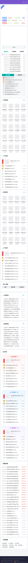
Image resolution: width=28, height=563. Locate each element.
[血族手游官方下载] (14, 8)
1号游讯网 (11, 545)
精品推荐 (5, 23)
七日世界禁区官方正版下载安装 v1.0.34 (14, 508)
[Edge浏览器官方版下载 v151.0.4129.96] (11, 218)
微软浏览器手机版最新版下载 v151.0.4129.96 (14, 487)
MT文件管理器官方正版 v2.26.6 (11, 84)
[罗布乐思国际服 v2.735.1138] (11, 126)
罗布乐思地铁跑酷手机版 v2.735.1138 (14, 532)
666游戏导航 (4, 545)
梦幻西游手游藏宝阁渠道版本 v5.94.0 (18, 65)
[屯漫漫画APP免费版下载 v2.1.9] (11, 228)
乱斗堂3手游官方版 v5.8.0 (14, 525)
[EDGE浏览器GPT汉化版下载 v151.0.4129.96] (11, 198)
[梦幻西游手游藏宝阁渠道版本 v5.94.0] (23, 198)
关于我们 (2, 558)
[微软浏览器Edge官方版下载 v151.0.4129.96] (11, 208)
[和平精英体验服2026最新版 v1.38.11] (23, 126)
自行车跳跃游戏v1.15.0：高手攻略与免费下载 (13, 337)
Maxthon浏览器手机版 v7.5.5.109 (14, 518)
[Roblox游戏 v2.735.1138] (23, 136)
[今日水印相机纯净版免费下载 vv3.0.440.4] (4, 198)
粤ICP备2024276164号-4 (9, 562)
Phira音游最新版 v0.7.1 (10, 82)
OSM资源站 (4, 543)
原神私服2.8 (16, 23)
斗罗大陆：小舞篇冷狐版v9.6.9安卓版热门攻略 (13, 298)
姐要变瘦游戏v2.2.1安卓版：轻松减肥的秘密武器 (14, 315)
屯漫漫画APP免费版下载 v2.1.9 (14, 501)
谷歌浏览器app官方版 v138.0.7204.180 (13, 79)
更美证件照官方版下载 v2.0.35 (14, 506)
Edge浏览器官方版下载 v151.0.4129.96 (14, 492)
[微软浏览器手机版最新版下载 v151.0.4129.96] (23, 208)
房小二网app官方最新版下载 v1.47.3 (17, 67)
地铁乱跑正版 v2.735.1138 (14, 527)
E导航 (16, 545)
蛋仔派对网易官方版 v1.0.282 (11, 184)
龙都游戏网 (11, 547)
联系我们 (20, 558)
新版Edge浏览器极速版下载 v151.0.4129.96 (14, 476)
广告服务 (9, 558)
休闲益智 (6, 56)
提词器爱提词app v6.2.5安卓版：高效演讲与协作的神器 (15, 317)
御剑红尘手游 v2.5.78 (9, 77)
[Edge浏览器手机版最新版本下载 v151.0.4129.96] (17, 208)
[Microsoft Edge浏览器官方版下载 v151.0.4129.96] (4, 218)
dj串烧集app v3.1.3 (14, 511)
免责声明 (16, 558)
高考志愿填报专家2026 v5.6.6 (11, 94)
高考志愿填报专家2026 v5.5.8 (11, 279)
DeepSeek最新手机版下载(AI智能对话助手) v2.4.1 (14, 497)
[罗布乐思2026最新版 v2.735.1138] (11, 147)
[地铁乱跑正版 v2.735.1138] (17, 116)
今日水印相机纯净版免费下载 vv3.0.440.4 (18, 58)
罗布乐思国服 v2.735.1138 (14, 522)
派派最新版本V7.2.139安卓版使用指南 (12, 309)
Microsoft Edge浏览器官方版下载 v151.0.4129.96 (14, 490)
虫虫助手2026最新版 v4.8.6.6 (11, 86)
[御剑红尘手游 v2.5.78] (7, 161)
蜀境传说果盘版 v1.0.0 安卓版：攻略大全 (12, 303)
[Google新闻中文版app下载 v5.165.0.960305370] (17, 228)
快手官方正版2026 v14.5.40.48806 (12, 92)
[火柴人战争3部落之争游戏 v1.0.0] (4, 136)
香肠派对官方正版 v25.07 (10, 173)
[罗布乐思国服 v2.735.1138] (4, 116)
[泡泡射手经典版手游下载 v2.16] (11, 106)
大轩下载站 (10, 543)
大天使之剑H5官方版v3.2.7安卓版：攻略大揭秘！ (14, 307)
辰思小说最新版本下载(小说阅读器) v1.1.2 (14, 499)
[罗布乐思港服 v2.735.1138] (23, 106)
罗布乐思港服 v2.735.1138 (14, 520)
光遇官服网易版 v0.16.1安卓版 (11, 181)
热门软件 (5, 20)
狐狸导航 (20, 545)
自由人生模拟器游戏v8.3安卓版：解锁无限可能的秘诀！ (15, 339)
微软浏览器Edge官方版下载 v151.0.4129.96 (14, 483)
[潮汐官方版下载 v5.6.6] (17, 218)
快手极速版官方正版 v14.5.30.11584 (12, 273)
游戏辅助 (6, 65)
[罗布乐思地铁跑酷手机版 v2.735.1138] (4, 126)
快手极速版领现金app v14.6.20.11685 (13, 268)
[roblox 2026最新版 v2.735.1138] (17, 136)
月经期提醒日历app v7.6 (14, 515)
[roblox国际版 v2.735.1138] (11, 136)
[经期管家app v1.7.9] (11, 239)
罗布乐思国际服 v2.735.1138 (14, 534)
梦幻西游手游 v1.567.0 (10, 88)
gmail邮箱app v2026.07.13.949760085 (13, 276)
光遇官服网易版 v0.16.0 (10, 179)
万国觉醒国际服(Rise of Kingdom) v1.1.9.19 (14, 187)
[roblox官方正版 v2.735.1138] (23, 147)
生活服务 (6, 67)
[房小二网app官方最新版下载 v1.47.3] (4, 208)
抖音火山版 (14, 20)
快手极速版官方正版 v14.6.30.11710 (12, 271)
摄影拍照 (6, 58)
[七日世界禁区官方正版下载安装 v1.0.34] (17, 106)
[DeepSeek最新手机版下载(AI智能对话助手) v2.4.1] (23, 218)
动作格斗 (6, 54)
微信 (9, 20)
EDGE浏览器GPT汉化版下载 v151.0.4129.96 (14, 474)
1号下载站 (17, 543)
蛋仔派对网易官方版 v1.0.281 (11, 176)
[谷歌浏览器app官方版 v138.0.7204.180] (7, 253)
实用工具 (6, 60)
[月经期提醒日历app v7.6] (17, 239)
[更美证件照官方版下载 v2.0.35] (23, 228)
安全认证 (23, 558)
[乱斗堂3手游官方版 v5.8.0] (11, 116)
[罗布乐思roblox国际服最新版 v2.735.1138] (17, 147)
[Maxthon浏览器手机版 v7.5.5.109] (23, 239)
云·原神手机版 (17, 17)
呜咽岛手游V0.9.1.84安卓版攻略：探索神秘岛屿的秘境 (15, 341)
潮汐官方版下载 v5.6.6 (14, 494)
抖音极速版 (23, 23)
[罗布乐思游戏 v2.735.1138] (23, 116)
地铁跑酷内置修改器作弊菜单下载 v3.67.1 (19, 54)
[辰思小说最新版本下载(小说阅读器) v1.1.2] (4, 228)
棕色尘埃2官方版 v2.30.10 (10, 90)
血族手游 (10, 17)
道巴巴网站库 (5, 547)
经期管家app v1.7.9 (14, 513)
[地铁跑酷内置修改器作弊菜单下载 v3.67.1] (4, 106)
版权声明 (13, 558)
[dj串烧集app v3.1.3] (4, 239)
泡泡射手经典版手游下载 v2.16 (16, 56)
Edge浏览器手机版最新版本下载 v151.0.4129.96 (14, 485)
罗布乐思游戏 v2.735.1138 (14, 529)
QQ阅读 (20, 20)
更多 (24, 100)
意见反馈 (6, 558)
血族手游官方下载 (14, 12)
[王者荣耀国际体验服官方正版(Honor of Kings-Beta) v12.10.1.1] (17, 126)
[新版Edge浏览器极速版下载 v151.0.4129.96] (17, 198)
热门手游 (5, 17)
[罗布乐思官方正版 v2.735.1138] (4, 147)
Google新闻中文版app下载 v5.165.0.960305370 (14, 504)
